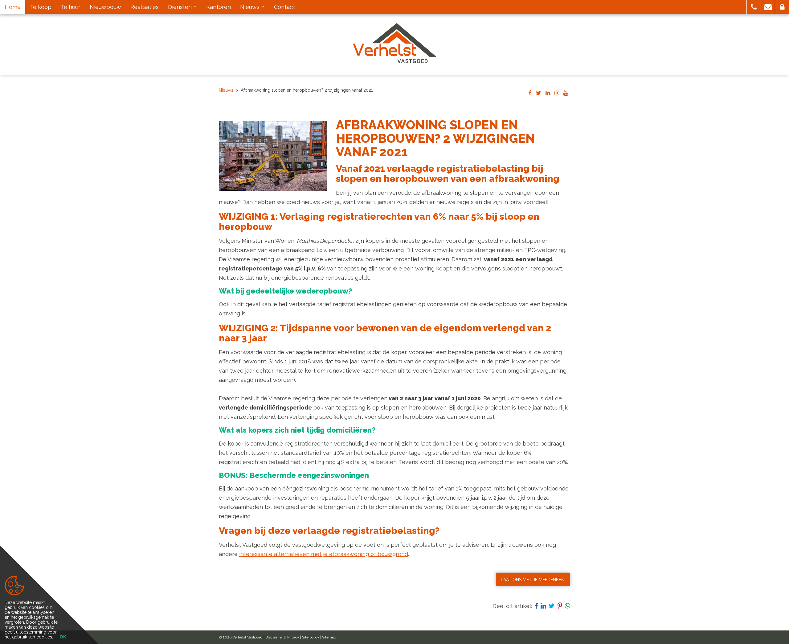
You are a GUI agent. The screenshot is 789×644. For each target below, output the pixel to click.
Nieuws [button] (250, 7)
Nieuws (226, 90)
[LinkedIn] (548, 93)
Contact (284, 7)
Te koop (40, 7)
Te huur (70, 7)
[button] (754, 7)
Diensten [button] (180, 7)
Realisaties (144, 7)
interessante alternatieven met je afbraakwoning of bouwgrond (323, 554)
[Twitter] (538, 93)
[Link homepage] (394, 43)
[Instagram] (557, 93)
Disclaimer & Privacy (282, 637)
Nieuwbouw (105, 7)
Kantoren (218, 7)
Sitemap (329, 637)
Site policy (310, 637)
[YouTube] (566, 93)
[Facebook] (530, 93)
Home (13, 7)
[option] (272, 156)
